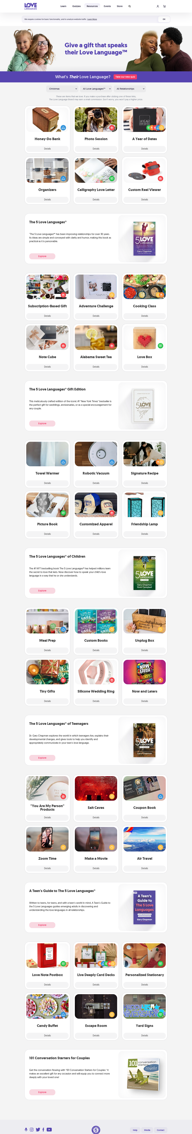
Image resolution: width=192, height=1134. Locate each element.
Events (107, 6)
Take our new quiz (125, 76)
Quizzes (76, 6)
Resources (92, 6)
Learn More (92, 19)
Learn (63, 6)
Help (135, 1130)
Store (120, 6)
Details (47, 149)
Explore (42, 256)
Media (147, 1130)
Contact (160, 1130)
